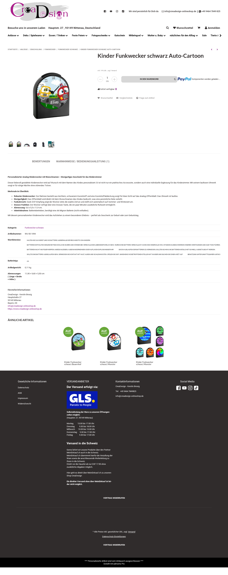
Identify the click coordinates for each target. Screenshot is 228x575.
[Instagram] (117, 11)
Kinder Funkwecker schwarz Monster (108, 363)
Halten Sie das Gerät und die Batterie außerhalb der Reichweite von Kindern (58, 240)
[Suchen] (167, 28)
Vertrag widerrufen (114, 498)
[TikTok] (123, 11)
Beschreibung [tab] (17, 161)
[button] (219, 35)
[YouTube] (111, 11)
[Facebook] (105, 11)
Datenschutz (23, 387)
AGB (20, 393)
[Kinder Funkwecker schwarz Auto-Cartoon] (51, 96)
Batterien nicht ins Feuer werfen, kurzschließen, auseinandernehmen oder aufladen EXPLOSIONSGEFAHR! (70, 249)
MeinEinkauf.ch (73, 452)
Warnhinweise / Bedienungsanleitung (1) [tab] (83, 161)
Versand (114, 70)
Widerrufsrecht (24, 403)
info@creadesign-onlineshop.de (22, 306)
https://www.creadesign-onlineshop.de (25, 309)
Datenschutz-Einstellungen (114, 536)
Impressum (23, 398)
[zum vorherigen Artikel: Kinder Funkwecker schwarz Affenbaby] (211, 49)
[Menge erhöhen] (114, 79)
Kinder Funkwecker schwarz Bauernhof (72, 363)
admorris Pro (119, 564)
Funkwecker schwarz (34, 228)
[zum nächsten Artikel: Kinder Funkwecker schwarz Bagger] (217, 49)
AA (28, 261)
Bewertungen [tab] (41, 161)
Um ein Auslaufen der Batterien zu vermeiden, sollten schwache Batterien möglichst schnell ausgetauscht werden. (167, 249)
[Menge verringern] (100, 79)
